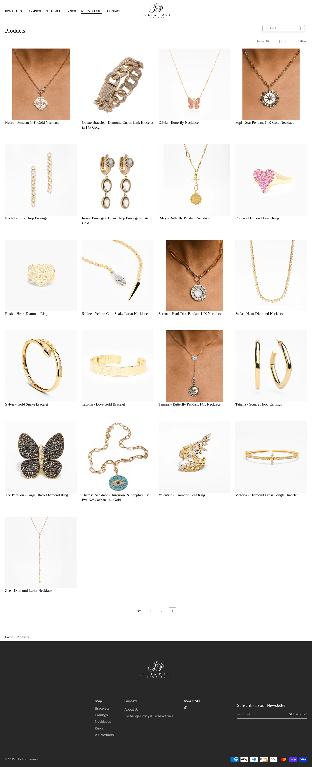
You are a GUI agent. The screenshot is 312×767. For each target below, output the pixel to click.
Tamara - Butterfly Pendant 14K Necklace (190, 404)
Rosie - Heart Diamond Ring (26, 313)
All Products (104, 735)
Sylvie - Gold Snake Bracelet (26, 404)
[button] (70, 84)
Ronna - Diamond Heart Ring (257, 218)
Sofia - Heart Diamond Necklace (259, 313)
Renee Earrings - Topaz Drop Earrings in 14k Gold (115, 220)
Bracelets (102, 708)
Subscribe (298, 714)
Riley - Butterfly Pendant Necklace (184, 218)
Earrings (101, 715)
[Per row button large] (279, 41)
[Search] (300, 28)
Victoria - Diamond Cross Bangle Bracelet (266, 495)
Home (9, 637)
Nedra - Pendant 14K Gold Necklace (32, 122)
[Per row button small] (285, 41)
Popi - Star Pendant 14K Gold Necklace (264, 122)
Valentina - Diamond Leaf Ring (182, 495)
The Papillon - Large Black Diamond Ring (36, 495)
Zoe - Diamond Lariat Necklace (28, 590)
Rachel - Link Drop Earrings (26, 218)
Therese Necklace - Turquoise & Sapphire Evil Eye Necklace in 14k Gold (116, 497)
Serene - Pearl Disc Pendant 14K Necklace (190, 313)
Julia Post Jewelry (26, 759)
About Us (131, 709)
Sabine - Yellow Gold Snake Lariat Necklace (115, 313)
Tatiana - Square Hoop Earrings (258, 404)
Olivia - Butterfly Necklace (178, 122)
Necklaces (103, 721)
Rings (99, 728)
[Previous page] (139, 610)
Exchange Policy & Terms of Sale (148, 716)
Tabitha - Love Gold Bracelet (103, 404)
